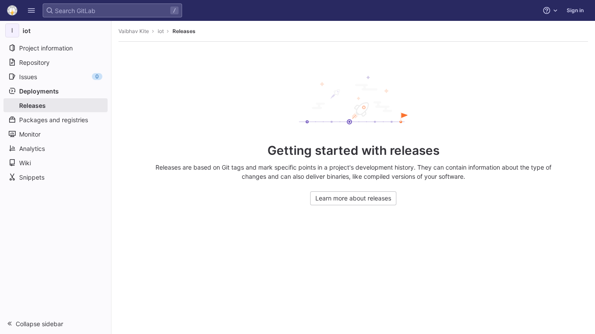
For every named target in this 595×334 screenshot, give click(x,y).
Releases (184, 31)
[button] (31, 10)
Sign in (575, 10)
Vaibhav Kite (133, 31)
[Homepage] (12, 10)
